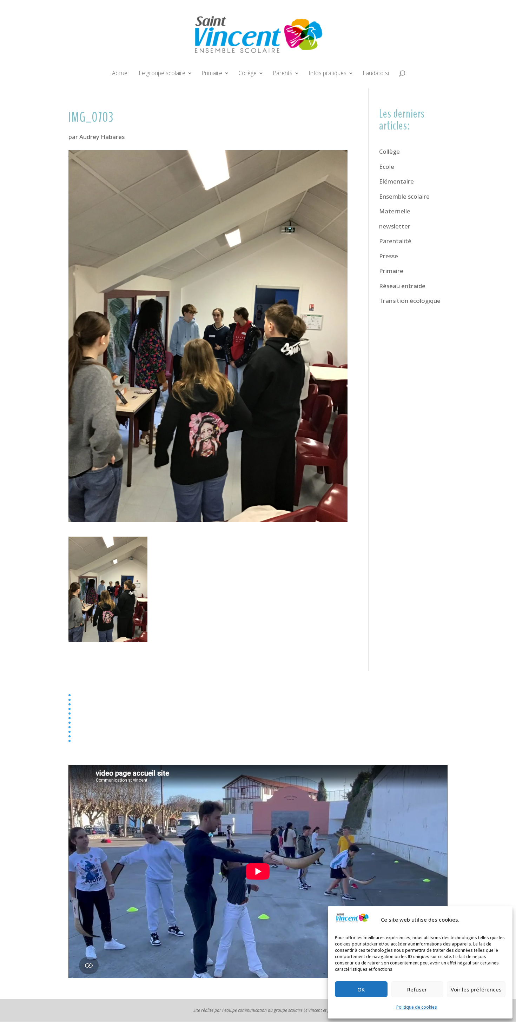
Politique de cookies (416, 1007)
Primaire (211, 74)
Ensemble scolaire (404, 196)
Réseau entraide (402, 286)
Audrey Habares (102, 137)
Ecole (386, 166)
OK (361, 989)
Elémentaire (396, 181)
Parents (282, 74)
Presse (388, 256)
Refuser (417, 989)
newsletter (394, 226)
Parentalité (395, 241)
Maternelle (394, 211)
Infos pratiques (327, 74)
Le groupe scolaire (162, 74)
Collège (247, 74)
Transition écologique (410, 301)
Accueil (121, 74)
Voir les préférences (476, 989)
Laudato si (376, 74)
